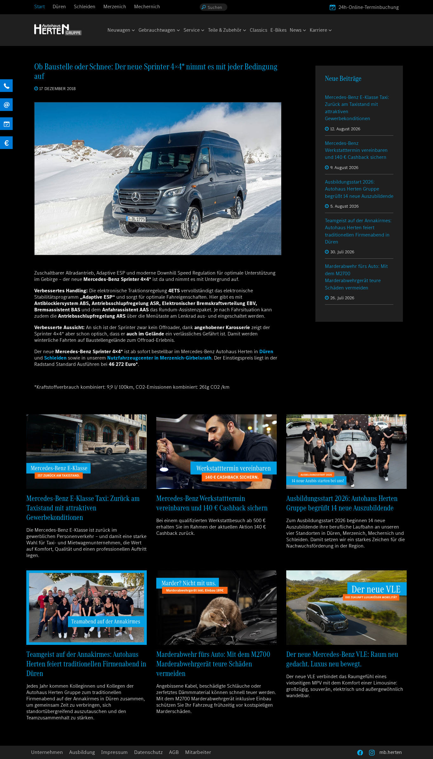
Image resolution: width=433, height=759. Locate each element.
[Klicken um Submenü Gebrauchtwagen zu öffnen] (177, 30)
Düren (59, 6)
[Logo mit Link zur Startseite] (58, 30)
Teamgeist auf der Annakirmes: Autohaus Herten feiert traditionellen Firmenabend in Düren (358, 231)
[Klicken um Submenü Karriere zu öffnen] (329, 30)
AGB (174, 752)
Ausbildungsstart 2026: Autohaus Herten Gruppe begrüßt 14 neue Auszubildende (359, 188)
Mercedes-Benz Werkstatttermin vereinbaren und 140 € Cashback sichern (356, 150)
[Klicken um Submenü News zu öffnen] (304, 30)
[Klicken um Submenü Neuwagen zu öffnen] (132, 30)
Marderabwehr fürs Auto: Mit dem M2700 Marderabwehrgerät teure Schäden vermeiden (356, 277)
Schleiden (84, 6)
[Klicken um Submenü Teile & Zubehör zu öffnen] (244, 30)
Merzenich (114, 6)
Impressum (114, 752)
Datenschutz (148, 752)
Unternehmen (47, 752)
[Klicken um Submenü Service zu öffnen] (202, 30)
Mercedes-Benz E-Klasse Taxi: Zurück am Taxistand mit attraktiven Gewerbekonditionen (82, 507)
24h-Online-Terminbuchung (369, 7)
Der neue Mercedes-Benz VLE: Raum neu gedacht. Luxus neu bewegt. (342, 659)
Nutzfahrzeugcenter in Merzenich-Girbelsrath (159, 357)
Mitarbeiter (198, 752)
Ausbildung (82, 752)
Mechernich (147, 6)
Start (39, 6)
